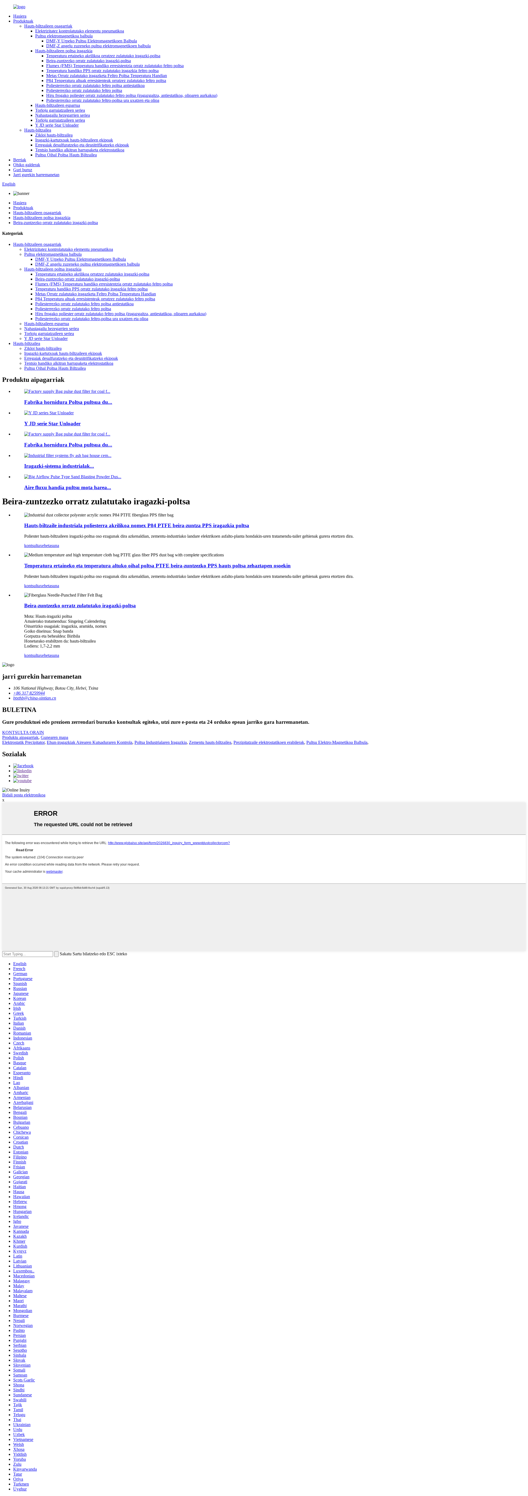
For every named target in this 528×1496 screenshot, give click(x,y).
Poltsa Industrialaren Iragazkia (160, 742)
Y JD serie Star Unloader (57, 125)
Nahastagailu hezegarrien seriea (62, 115)
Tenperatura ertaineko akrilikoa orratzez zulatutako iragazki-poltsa (103, 55)
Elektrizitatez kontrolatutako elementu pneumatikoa (79, 31)
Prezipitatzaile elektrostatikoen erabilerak (268, 742)
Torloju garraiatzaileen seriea (60, 110)
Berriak (19, 159)
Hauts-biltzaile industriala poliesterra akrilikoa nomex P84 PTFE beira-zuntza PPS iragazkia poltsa (136, 525)
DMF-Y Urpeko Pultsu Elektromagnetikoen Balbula (91, 41)
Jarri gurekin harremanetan (36, 174)
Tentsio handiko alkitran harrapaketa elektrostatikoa (79, 150)
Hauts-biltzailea (37, 130)
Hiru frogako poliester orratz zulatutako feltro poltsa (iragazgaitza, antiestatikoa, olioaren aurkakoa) (131, 95)
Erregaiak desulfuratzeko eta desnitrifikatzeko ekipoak (82, 145)
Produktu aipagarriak (20, 737)
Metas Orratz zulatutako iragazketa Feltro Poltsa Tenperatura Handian (106, 75)
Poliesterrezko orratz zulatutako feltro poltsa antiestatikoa (95, 85)
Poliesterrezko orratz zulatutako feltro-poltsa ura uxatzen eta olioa (102, 100)
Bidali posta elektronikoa (23, 795)
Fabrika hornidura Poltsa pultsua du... (68, 402)
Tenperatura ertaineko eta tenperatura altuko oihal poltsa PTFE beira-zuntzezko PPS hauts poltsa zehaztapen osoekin (157, 566)
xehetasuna (49, 545)
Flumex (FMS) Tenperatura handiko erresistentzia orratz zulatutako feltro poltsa (115, 65)
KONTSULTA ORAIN (23, 732)
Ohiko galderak (26, 164)
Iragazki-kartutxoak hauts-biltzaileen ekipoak (74, 140)
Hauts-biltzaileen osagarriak (48, 26)
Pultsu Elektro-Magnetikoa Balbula (336, 742)
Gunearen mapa (54, 737)
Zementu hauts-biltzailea (210, 742)
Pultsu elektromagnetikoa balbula (64, 36)
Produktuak (23, 21)
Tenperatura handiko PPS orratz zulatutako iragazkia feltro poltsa (102, 70)
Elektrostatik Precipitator (23, 742)
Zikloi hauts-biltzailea (54, 135)
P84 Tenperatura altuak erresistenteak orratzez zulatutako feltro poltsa (106, 80)
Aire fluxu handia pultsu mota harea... (67, 487)
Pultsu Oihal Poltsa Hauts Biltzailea (66, 155)
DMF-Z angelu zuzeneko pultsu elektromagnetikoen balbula (98, 45)
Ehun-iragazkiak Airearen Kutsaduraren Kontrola (89, 742)
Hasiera (19, 16)
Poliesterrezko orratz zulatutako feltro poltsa (84, 90)
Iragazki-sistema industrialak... (59, 466)
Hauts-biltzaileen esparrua (57, 105)
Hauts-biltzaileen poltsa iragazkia (63, 50)
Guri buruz (22, 169)
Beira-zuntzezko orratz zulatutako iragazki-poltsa (88, 60)
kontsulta (32, 545)
